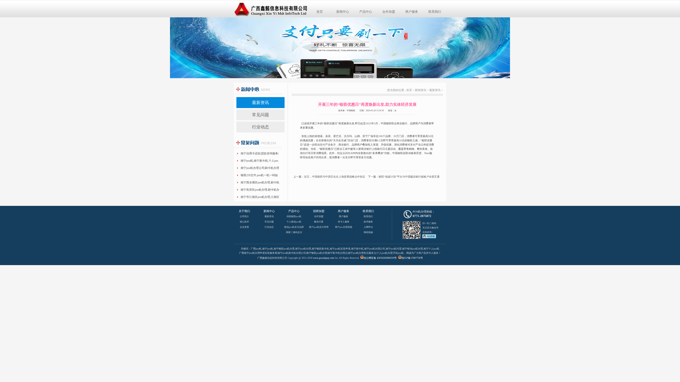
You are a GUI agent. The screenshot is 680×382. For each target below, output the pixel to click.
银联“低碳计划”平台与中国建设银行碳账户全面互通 (409, 176)
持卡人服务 (343, 221)
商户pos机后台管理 (318, 227)
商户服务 (411, 11)
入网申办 (368, 227)
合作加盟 (388, 11)
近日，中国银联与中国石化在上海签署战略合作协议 (334, 176)
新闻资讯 (420, 90)
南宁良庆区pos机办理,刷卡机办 (260, 189)
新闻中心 (342, 11)
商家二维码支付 (294, 232)
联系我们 (434, 11)
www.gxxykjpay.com (323, 258)
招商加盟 (318, 211)
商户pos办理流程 (343, 227)
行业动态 (260, 127)
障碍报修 (368, 232)
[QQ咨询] (429, 237)
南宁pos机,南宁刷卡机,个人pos (259, 160)
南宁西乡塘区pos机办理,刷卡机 (260, 182)
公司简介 (244, 216)
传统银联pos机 (294, 216)
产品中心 (365, 11)
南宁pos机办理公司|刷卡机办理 (260, 167)
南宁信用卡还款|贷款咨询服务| (260, 153)
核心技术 (244, 221)
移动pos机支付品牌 (294, 227)
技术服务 (368, 221)
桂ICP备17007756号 (412, 258)
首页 (319, 11)
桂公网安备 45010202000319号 (380, 258)
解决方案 (318, 221)
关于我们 (244, 211)
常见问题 (260, 114)
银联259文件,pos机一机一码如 (259, 175)
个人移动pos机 (294, 221)
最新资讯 (260, 102)
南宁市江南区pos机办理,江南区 (260, 196)
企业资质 (244, 227)
